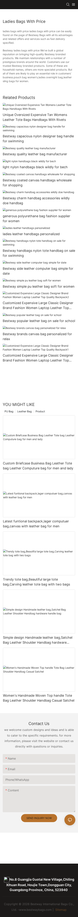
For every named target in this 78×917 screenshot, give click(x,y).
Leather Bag (24, 411)
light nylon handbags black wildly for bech (35, 167)
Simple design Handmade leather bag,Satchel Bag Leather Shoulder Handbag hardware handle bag (37, 640)
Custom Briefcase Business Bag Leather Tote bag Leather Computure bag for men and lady (38, 465)
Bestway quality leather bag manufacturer (35, 154)
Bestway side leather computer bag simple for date (38, 271)
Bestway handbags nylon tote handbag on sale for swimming (39, 253)
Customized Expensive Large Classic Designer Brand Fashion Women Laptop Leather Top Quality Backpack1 (38, 358)
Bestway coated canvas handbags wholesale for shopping (37, 182)
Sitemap (60, 910)
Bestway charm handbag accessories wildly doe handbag (36, 200)
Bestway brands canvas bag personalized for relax (37, 336)
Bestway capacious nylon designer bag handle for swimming (38, 138)
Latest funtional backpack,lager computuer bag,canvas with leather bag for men (36, 523)
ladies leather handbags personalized (31, 234)
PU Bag (9, 411)
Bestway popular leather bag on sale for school (39, 321)
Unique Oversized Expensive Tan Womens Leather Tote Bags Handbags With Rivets (35, 117)
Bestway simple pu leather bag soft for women (39, 286)
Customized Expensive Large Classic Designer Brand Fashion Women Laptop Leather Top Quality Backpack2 (38, 305)
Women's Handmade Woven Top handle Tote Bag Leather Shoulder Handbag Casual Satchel (38, 698)
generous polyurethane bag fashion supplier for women (36, 218)
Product (40, 411)
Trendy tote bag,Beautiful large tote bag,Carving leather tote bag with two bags (36, 581)
